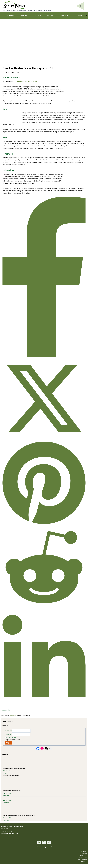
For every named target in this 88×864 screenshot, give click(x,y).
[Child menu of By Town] (51, 16)
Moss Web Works (51, 847)
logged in (13, 715)
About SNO (84, 851)
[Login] (86, 15)
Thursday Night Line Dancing (12, 791)
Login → (5, 725)
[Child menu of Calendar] (38, 16)
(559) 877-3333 (4, 828)
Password (8, 734)
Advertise (84, 853)
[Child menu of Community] (25, 16)
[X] (44, 842)
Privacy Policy (83, 857)
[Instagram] (49, 842)
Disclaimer (84, 861)
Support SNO (83, 855)
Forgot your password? (12, 740)
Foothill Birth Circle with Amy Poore (14, 768)
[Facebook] (38, 842)
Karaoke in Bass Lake (9, 798)
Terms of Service (82, 859)
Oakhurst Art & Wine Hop (11, 775)
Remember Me (11, 737)
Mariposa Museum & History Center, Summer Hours (19, 815)
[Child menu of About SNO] (38, 23)
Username (8, 731)
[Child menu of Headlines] (11, 16)
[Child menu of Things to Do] (64, 16)
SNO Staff (5, 72)
